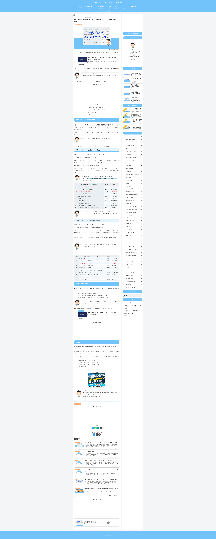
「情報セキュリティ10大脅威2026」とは (96, 107)
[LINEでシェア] (95, 428)
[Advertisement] (96, 93)
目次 (95, 104)
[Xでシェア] (93, 428)
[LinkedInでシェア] (98, 428)
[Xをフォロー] (84, 399)
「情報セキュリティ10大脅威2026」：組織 (97, 110)
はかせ (84, 390)
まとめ (89, 114)
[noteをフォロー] (86, 399)
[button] (101, 428)
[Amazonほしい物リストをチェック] (89, 399)
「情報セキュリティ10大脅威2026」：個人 (97, 109)
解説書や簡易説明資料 (92, 112)
